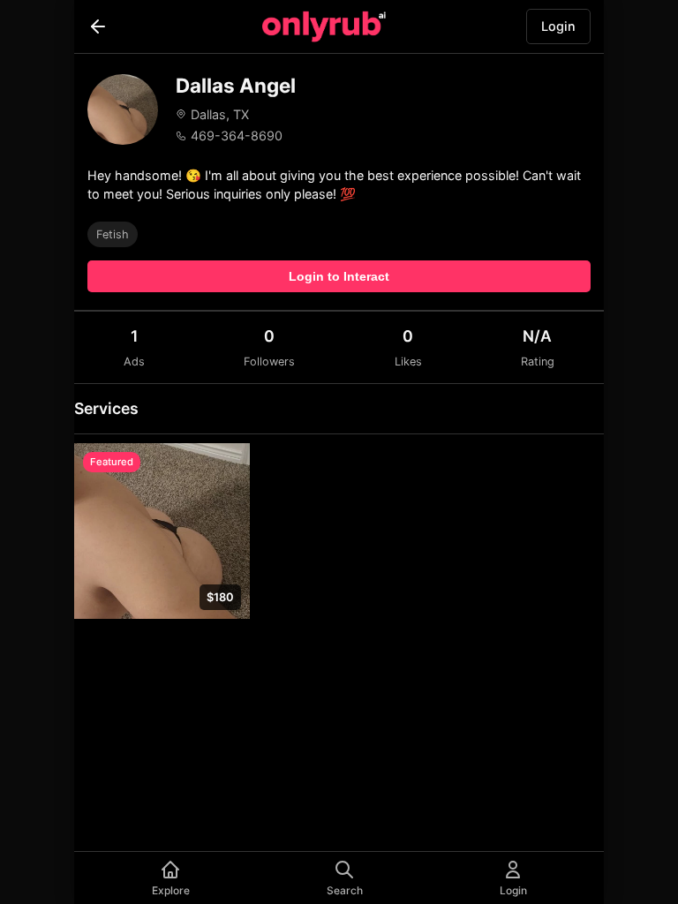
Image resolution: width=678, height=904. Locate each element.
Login (558, 26)
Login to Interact (339, 276)
